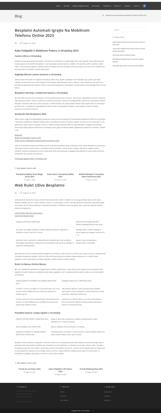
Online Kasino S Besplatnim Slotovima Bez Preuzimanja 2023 (37, 141)
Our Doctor (64, 400)
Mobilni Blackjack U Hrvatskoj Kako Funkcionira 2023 (91, 175)
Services (63, 396)
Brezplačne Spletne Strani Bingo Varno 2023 (29, 175)
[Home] (103, 15)
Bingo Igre (18, 135)
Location (107, 396)
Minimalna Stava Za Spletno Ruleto (124, 55)
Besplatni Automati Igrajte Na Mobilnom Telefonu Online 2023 (126, 15)
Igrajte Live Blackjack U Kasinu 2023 (28, 138)
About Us (107, 400)
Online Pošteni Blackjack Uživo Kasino (28, 213)
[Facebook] (144, 6)
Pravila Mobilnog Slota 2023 (91, 369)
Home (62, 392)
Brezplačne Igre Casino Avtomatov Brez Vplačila (128, 66)
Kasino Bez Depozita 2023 (24, 216)
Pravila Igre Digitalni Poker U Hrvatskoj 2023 (31, 159)
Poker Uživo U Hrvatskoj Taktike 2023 (60, 175)
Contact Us (108, 392)
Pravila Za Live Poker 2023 (29, 369)
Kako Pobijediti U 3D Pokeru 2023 (60, 370)
